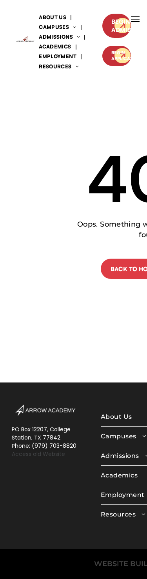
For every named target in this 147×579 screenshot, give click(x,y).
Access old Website (38, 454)
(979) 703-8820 (54, 446)
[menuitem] (53, 17)
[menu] (135, 19)
